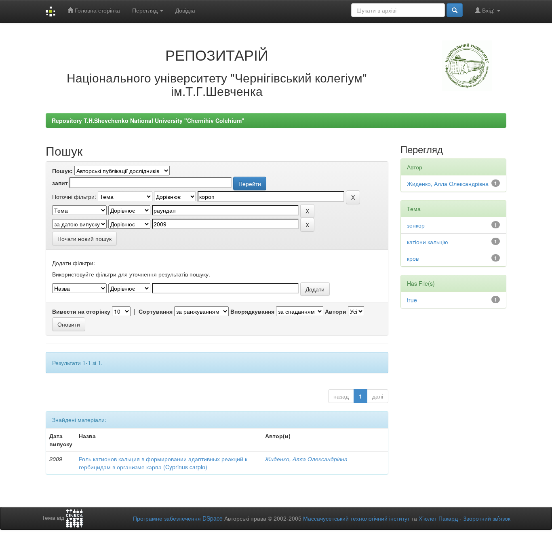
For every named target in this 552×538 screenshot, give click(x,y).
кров (413, 258)
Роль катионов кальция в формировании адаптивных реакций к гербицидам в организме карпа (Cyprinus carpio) (163, 463)
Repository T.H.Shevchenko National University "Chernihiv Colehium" (148, 120)
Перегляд (145, 10)
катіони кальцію (427, 242)
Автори (335, 311)
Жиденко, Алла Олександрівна (306, 459)
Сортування (156, 311)
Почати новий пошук (84, 238)
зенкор (416, 225)
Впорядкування (252, 311)
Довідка (185, 10)
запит (60, 183)
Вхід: (488, 10)
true (412, 300)
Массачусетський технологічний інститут (356, 518)
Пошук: (62, 171)
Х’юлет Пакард (438, 518)
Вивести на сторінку (81, 311)
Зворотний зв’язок (486, 518)
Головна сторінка (96, 10)
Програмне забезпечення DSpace (178, 518)
